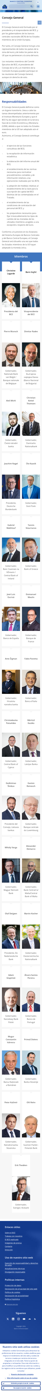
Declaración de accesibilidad (16, 1296)
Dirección (9, 1250)
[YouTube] (24, 1319)
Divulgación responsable (15, 1272)
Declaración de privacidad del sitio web (21, 1289)
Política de (12, 1292)
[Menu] (38, 6)
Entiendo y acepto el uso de (22, 1383)
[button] (38, 2)
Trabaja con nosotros (13, 1236)
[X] (7, 1319)
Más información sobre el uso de (22, 1378)
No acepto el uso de (22, 1388)
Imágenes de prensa (13, 1243)
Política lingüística (12, 1299)
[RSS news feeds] (35, 1319)
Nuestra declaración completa (22, 1374)
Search (31, 6)
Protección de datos (13, 1286)
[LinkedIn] (13, 1319)
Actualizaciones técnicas (15, 1269)
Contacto (8, 1246)
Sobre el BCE (10, 1233)
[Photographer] (40, 92)
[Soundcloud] (29, 1319)
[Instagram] (18, 1319)
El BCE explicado (11, 1240)
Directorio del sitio (12, 1304)
